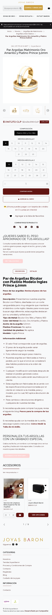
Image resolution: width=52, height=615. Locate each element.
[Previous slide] (5, 110)
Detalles (33, 271)
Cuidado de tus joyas (11, 578)
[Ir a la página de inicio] (26, 2)
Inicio (9, 31)
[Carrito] (49, 8)
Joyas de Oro (9, 16)
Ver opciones (38, 515)
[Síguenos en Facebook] (16, 544)
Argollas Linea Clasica (25, 34)
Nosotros (6, 559)
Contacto (7, 569)
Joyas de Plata (25, 16)
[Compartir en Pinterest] (32, 227)
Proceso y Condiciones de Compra (17, 565)
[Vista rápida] (21, 491)
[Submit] (20, 8)
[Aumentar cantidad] (47, 184)
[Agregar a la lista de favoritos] (21, 485)
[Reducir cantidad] (5, 184)
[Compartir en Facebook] (14, 227)
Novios (17, 31)
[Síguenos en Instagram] (13, 544)
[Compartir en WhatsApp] (26, 227)
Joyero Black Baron (35, 503)
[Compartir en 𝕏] (20, 227)
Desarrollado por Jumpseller (36, 611)
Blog (5, 575)
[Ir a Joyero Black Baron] (38, 489)
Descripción (20, 271)
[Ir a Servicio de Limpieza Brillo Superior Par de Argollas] (14, 489)
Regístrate (7, 572)
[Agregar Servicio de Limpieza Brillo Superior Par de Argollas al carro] (20, 515)
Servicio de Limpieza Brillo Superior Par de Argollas (12, 505)
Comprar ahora (26, 191)
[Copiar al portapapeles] (37, 227)
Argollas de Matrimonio (32, 31)
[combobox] (13, 8)
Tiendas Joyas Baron (11, 562)
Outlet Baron (43, 16)
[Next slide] (47, 110)
